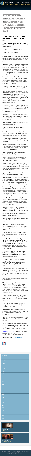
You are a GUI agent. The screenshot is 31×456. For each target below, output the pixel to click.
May (4, 368)
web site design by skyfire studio (15, 455)
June (4, 371)
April (4, 366)
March (4, 363)
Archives (4, 355)
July (4, 373)
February (5, 360)
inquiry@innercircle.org (15, 452)
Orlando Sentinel (17, 337)
